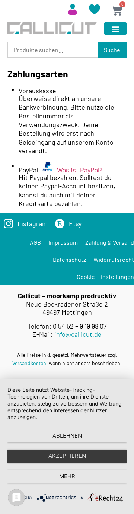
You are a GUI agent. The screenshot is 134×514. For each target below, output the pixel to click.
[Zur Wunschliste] (94, 11)
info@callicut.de (78, 334)
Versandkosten (29, 363)
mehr (67, 476)
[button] (115, 28)
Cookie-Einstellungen (105, 276)
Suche (112, 49)
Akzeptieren (67, 455)
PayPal (60, 169)
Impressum (63, 242)
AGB (35, 242)
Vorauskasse (37, 90)
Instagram (32, 223)
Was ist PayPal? (79, 170)
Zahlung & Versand (109, 242)
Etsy (75, 223)
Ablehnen (67, 435)
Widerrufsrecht (113, 259)
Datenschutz (69, 259)
